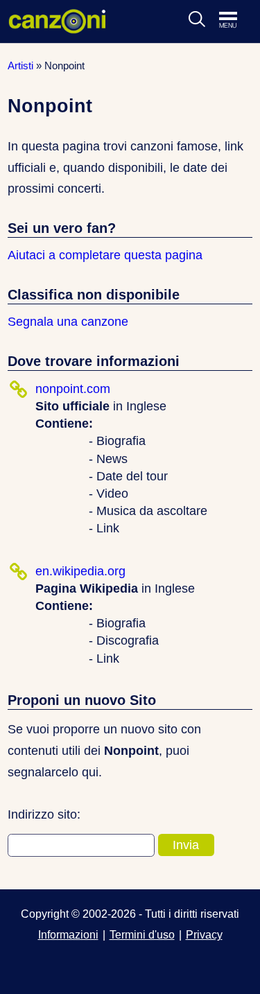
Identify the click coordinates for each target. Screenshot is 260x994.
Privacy (204, 934)
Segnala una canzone (68, 322)
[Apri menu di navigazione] (235, 20)
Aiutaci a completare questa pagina (105, 255)
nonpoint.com (72, 389)
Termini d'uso (142, 934)
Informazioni (68, 934)
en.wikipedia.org (80, 571)
